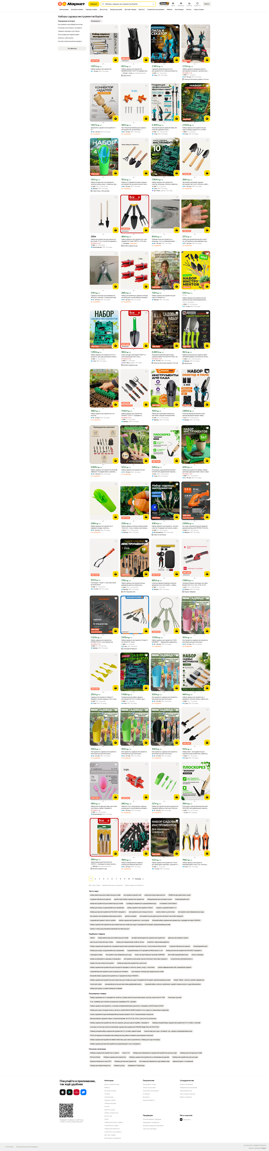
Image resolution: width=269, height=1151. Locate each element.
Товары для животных (112, 1129)
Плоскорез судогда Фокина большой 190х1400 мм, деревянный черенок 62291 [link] (195, 807)
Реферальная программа (188, 1087)
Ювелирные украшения (112, 1138)
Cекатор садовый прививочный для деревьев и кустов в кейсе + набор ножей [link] (164, 584)
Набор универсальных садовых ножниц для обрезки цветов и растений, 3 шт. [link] (132, 863)
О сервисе (146, 1094)
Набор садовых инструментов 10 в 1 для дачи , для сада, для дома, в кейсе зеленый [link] (103, 356)
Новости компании (186, 1084)
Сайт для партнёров (150, 1129)
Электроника (108, 1097)
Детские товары (110, 1135)
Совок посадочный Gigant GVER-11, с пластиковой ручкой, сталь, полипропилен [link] (133, 356)
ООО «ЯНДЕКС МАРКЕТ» (257, 1145)
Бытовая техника (110, 1091)
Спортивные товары (111, 1125)
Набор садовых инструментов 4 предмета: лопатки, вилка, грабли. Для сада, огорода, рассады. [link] (195, 698)
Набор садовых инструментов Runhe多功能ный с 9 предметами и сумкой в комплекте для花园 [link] (104, 471)
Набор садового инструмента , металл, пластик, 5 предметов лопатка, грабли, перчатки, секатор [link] (165, 527)
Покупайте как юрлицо (151, 1091)
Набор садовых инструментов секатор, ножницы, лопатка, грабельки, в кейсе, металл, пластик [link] (165, 183)
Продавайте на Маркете (151, 1122)
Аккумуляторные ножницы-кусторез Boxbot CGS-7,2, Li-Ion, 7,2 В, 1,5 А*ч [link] (195, 584)
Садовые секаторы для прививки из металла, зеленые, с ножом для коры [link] (103, 296)
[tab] (64, 9)
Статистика (9, 1147)
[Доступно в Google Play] (70, 1094)
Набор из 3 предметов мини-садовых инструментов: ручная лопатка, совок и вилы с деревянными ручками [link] (134, 183)
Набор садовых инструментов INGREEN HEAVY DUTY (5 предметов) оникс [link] (134, 70)
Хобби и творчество (111, 1113)
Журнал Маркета (149, 1100)
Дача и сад (108, 1116)
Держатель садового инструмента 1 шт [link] (103, 128)
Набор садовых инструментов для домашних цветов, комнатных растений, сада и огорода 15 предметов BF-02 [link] (133, 584)
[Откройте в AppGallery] (76, 1094)
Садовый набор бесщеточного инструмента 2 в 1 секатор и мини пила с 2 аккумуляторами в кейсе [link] (165, 70)
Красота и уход (109, 1110)
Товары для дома (110, 1103)
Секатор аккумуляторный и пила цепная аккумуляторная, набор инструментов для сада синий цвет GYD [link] (194, 414)
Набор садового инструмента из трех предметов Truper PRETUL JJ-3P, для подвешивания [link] (134, 240)
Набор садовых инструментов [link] (101, 69)
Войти (206, 4)
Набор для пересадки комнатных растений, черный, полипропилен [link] (163, 414)
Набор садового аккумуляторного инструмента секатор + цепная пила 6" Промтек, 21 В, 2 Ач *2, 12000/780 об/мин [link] (195, 70)
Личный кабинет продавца (152, 1119)
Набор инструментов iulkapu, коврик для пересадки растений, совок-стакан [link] (195, 471)
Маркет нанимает (186, 1097)
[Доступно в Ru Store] (83, 1094)
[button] (96, 21)
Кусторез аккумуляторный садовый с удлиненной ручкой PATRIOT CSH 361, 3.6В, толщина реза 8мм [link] (195, 527)
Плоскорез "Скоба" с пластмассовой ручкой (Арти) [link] (103, 583)
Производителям (186, 1091)
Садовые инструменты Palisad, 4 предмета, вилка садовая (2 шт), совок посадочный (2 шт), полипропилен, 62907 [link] (104, 698)
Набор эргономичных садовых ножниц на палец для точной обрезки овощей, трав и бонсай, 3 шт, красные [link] (134, 296)
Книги (106, 1119)
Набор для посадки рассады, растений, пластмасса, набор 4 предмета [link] (104, 807)
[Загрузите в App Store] (63, 1094)
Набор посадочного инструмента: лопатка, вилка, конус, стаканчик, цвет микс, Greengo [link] (104, 183)
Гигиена (107, 1094)
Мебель (107, 1087)
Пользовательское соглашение (27, 1147)
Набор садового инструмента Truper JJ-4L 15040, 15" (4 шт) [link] (134, 641)
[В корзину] (115, 60)
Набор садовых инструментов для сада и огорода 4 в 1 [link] (163, 296)
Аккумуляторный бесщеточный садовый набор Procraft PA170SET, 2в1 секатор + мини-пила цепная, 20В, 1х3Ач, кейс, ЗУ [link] (165, 356)
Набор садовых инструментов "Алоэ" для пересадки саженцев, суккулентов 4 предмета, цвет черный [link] (165, 863)
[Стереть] (153, 4)
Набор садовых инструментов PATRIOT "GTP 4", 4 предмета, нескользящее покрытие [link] (131, 414)
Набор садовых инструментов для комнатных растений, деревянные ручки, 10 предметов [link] (194, 299)
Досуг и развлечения (111, 1084)
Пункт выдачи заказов (187, 1094)
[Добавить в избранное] (115, 27)
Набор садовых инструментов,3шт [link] (133, 470)
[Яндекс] (263, 1148)
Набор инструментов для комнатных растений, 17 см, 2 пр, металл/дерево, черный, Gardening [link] (103, 240)
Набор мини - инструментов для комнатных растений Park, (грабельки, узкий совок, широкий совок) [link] (195, 753)
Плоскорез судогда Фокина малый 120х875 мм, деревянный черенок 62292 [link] (163, 471)
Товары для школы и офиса (113, 1122)
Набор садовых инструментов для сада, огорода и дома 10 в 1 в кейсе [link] (194, 128)
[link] (105, 895)
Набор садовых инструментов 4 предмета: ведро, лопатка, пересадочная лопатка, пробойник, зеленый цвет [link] (103, 527)
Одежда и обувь (110, 1100)
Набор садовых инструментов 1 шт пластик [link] (103, 414)
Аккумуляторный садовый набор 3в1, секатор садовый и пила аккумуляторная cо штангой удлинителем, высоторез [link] (164, 129)
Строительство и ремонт (113, 1132)
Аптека (106, 1106)
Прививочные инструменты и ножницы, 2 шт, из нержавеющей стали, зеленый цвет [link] (163, 240)
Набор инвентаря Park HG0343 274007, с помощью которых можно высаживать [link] (103, 863)
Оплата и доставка (149, 1087)
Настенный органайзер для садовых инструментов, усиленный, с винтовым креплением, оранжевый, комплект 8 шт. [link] (133, 129)
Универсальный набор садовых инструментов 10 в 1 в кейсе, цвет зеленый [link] (133, 698)
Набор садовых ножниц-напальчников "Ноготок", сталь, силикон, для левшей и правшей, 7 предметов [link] (134, 527)
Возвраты (146, 1097)
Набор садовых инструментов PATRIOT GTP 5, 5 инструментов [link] (102, 641)
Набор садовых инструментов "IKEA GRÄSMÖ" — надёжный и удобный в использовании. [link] (164, 641)
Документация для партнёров (153, 1125)
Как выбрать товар (149, 1084)
